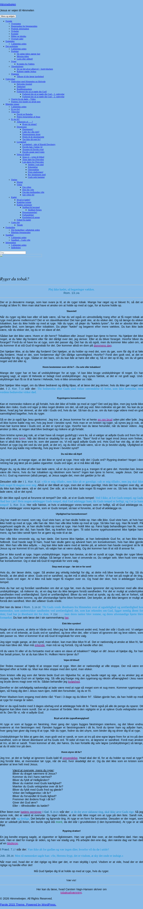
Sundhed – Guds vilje (20, 240)
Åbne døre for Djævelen (33, 159)
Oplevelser (10, 79)
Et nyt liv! (15, 109)
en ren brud (105, 419)
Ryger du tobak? (29, 124)
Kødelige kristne (24, 202)
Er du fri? (15, 119)
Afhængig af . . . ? (25, 122)
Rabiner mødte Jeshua (26, 71)
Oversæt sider (17, 39)
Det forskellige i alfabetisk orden (25, 230)
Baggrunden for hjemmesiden (24, 26)
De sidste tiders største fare (28, 54)
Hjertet (20, 182)
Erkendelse (33, 167)
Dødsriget (21, 86)
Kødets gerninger (24, 205)
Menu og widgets (8, 16)
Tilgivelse (15, 112)
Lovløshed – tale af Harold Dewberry (38, 144)
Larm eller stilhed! (25, 59)
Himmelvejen (8, 4)
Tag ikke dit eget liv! (31, 139)
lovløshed (74, 681)
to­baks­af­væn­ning (71, 892)
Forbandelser (28, 215)
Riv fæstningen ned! (37, 174)
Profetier (15, 51)
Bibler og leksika (18, 36)
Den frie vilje (28, 190)
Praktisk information (20, 29)
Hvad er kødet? (23, 200)
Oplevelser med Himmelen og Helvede (28, 81)
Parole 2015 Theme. (13, 904)
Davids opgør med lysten (33, 152)
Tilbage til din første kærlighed (30, 76)
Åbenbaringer (17, 66)
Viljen (19, 185)
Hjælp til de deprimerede (33, 137)
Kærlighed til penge (31, 217)
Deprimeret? (27, 129)
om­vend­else (70, 757)
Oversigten (16, 24)
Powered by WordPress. (41, 904)
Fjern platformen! (35, 172)
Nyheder (15, 31)
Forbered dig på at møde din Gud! (32, 91)
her (67, 617)
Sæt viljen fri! (28, 195)
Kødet (14, 197)
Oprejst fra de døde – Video (23, 99)
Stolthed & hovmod (31, 207)
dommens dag (102, 345)
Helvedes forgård (24, 84)
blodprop (12, 843)
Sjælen (14, 179)
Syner (13, 61)
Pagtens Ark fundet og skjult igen (25, 101)
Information (11, 242)
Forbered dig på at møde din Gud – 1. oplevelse (43, 94)
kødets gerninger (31, 811)
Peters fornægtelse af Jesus (28, 117)
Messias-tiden (23, 56)
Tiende (20, 225)
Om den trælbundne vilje (33, 192)
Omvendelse (33, 169)
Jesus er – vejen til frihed (33, 157)
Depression (22, 127)
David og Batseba (25, 114)
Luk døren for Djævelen (33, 162)
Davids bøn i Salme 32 (32, 147)
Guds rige (15, 222)
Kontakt (14, 34)
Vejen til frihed (23, 154)
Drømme (15, 74)
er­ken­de (40, 645)
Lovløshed (21, 142)
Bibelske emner (12, 104)
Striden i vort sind (36, 164)
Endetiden (10, 41)
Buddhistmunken (24, 89)
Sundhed (9, 235)
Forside (9, 21)
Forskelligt (10, 227)
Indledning (16, 247)
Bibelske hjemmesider (21, 232)
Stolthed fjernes (35, 210)
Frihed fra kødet (24, 220)
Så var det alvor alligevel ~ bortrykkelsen (35, 69)
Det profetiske (12, 46)
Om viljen (26, 187)
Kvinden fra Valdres (25, 64)
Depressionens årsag (31, 134)
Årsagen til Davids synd (33, 149)
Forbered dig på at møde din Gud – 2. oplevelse (43, 96)
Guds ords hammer (36, 177)
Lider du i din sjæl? (30, 132)
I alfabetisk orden (18, 44)
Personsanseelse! (29, 212)
